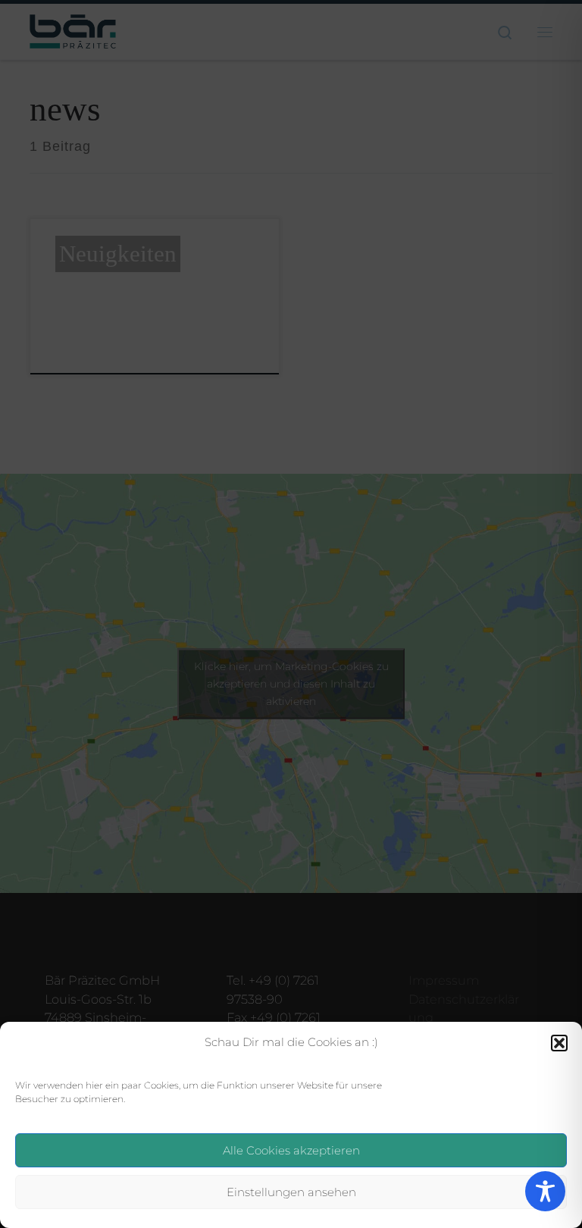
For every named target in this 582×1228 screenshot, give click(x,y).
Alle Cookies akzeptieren (291, 1150)
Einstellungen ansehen (291, 1192)
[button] (559, 1043)
